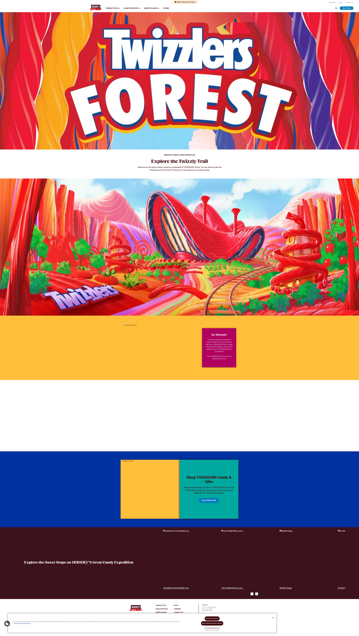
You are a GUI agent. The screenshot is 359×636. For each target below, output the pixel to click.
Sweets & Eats (150, 8)
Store (166, 8)
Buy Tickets (347, 8)
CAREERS (177, 609)
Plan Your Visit (131, 8)
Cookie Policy (18, 623)
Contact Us (349, 2)
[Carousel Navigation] (254, 593)
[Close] (273, 618)
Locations (332, 2)
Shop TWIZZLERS (209, 500)
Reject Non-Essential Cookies (212, 623)
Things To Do (112, 8)
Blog (340, 2)
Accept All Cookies (212, 618)
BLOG (176, 605)
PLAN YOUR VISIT (162, 609)
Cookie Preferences (212, 628)
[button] (7, 624)
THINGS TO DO (161, 605)
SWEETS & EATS (161, 612)
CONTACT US (178, 612)
